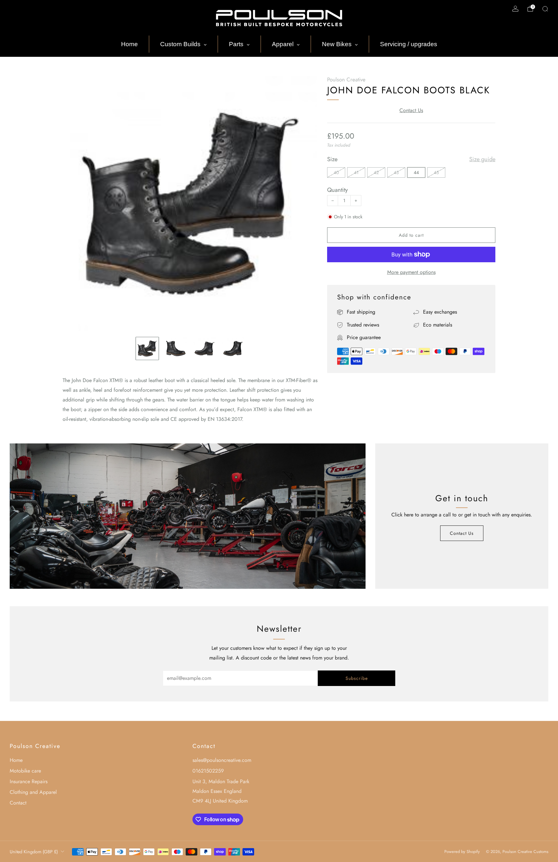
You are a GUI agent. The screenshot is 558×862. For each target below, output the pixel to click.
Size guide (482, 159)
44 (416, 172)
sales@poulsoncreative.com (221, 760)
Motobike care (25, 770)
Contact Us (411, 110)
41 (356, 172)
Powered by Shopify (462, 851)
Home (16, 760)
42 (376, 172)
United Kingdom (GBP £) (34, 851)
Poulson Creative (346, 79)
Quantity (337, 189)
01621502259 (208, 770)
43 (396, 172)
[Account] (515, 8)
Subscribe (357, 678)
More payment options (411, 272)
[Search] (545, 8)
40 (336, 172)
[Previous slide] (75, 204)
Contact (18, 802)
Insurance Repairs (28, 781)
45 (436, 172)
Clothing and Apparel (33, 792)
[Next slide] (305, 204)
